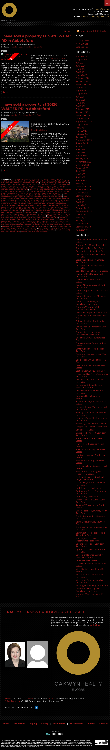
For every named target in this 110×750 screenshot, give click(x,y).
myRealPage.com (55, 734)
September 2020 (84, 211)
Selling (44, 723)
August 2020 (82, 214)
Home (6, 723)
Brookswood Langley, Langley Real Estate (24, 183)
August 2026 (82, 60)
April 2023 (80, 152)
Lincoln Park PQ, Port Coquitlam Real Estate (25, 209)
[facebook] (37, 707)
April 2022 (80, 177)
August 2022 (82, 168)
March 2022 (81, 180)
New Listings (82, 44)
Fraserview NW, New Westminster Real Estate (23, 200)
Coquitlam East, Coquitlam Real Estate (20, 195)
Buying (33, 723)
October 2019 (82, 224)
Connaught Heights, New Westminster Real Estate (88, 333)
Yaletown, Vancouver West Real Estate (34, 232)
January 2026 (82, 81)
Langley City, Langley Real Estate (91, 427)
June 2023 (80, 146)
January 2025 (82, 112)
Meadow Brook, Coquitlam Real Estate (37, 211)
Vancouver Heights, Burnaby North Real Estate (89, 556)
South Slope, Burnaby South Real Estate (31, 221)
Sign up (105, 9)
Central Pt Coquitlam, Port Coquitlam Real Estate (88, 302)
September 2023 (84, 140)
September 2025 (83, 90)
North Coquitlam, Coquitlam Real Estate (51, 212)
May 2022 (80, 174)
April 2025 (80, 106)
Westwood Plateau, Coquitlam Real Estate (16, 230)
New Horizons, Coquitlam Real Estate (23, 212)
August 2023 (82, 143)
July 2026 (80, 63)
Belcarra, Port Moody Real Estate (91, 251)
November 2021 (83, 189)
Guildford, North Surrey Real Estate (13, 204)
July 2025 (80, 97)
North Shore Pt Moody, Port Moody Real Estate (89, 472)
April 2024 (80, 128)
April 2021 (80, 202)
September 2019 (83, 227)
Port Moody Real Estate (87, 496)
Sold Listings (82, 47)
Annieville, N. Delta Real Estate (90, 248)
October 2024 (82, 118)
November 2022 (83, 162)
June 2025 (80, 100)
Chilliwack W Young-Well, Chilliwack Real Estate (87, 308)
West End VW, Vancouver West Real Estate (53, 228)
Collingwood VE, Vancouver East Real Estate (22, 193)
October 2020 (82, 208)
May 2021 (80, 199)
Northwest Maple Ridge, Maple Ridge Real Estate (90, 478)
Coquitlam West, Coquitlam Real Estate (48, 195)
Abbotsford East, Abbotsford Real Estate (25, 47)
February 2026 (82, 78)
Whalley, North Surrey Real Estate (92, 585)
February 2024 (82, 134)
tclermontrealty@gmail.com (95, 16)
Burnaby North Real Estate (10, 184)
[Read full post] (15, 56)
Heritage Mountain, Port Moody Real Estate (36, 205)
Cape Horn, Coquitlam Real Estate (92, 271)
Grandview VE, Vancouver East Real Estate (49, 202)
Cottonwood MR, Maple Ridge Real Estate (16, 197)
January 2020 (82, 220)
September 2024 (84, 121)
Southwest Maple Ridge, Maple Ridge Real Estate (90, 534)
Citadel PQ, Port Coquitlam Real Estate (31, 191)
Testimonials (77, 723)
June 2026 (80, 66)
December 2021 (83, 186)
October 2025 (82, 87)
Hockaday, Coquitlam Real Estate (91, 423)
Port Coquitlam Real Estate (89, 488)
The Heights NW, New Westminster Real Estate (87, 539)
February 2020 (82, 217)
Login (96, 9)
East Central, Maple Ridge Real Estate (38, 198)
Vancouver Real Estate (86, 560)
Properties (19, 723)
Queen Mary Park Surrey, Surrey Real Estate (43, 218)
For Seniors (59, 723)
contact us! (94, 625)
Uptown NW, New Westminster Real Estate (56, 225)
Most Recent (82, 56)
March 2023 (81, 155)
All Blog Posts (82, 41)
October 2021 (82, 193)
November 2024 (83, 115)
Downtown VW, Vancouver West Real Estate (46, 197)
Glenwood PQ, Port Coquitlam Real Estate (54, 200)
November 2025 (83, 84)
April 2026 (80, 72)
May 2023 (80, 149)
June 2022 (80, 171)
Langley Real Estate (85, 430)
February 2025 (82, 109)
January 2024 (82, 137)
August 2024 (82, 124)
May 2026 (80, 69)
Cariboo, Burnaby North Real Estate (19, 186)
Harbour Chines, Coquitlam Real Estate (40, 204)
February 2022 (82, 183)
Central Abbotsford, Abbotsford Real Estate (47, 186)
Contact (103, 723)
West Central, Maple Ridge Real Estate (23, 228)
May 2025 (80, 103)
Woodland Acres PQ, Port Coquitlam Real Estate (88, 589)
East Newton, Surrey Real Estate (91, 371)
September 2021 (83, 196)
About (91, 723)
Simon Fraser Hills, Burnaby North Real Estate (37, 219)
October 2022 (82, 165)
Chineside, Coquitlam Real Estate (91, 312)
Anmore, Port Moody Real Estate (91, 245)
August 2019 (82, 230)
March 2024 (81, 131)
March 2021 (81, 205)
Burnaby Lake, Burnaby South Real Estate (54, 183)
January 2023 (82, 159)
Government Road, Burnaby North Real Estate (89, 386)
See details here (57, 58)
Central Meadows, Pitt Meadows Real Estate (41, 188)
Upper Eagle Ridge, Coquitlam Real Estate (25, 225)
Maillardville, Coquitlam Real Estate (54, 209)
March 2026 (81, 75)
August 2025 (82, 94)
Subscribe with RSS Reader (93, 31)
